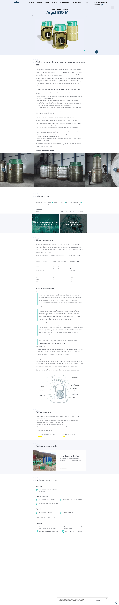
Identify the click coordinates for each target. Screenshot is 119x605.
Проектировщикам (64, 2)
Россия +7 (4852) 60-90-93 (100, 2)
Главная (53, 9)
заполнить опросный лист (51, 52)
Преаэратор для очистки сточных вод (73, 531)
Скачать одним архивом (43, 517)
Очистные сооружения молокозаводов (48, 531)
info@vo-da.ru (97, 4)
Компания (39, 2)
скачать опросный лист (68, 52)
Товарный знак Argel (68, 512)
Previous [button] (4, 169)
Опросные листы (76, 2)
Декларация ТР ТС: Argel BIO (45, 512)
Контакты (86, 2)
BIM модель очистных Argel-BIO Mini (47, 499)
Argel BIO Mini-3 (39, 211)
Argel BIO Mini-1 (39, 206)
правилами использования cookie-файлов (68, 601)
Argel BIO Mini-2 (39, 209)
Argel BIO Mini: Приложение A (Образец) (48, 503)
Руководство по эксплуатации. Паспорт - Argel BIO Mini (48, 490)
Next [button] (115, 169)
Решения (47, 2)
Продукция (31, 2)
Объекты (54, 2)
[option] (59, 170)
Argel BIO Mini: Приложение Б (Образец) (72, 499)
